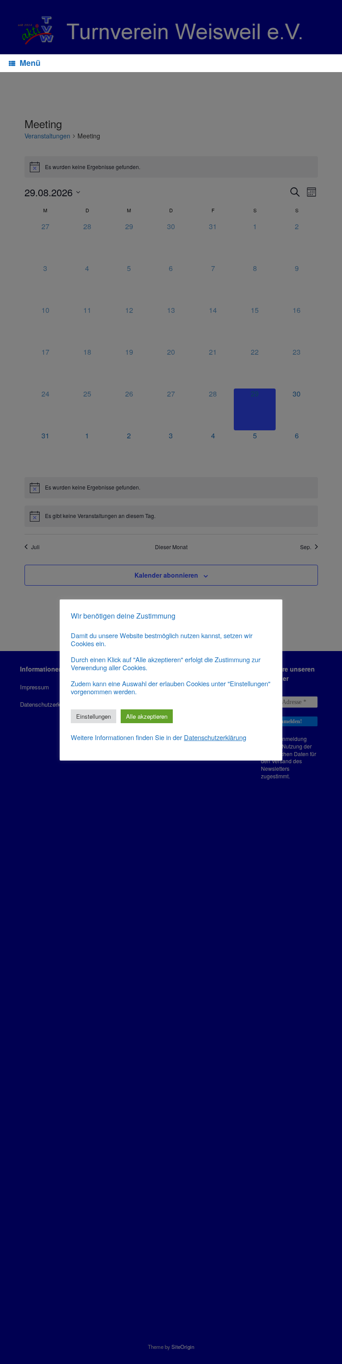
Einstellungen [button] (93, 716)
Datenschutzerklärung (215, 737)
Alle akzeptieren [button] (146, 716)
